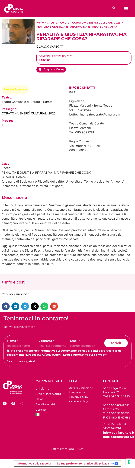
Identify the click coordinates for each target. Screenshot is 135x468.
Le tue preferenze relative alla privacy (83, 463)
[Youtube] (4, 403)
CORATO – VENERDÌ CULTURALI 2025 (96, 22)
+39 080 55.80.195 (117, 413)
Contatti (41, 409)
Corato (64, 22)
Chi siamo (42, 388)
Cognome (46, 341)
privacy (101, 354)
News (39, 399)
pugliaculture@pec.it (118, 437)
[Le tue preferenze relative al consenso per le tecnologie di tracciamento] (129, 462)
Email (75, 341)
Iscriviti (116, 343)
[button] (126, 9)
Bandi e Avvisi (45, 404)
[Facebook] (13, 403)
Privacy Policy (78, 396)
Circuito (52, 22)
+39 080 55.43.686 (117, 417)
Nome (12, 341)
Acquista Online (53, 69)
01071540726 (112, 428)
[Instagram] (21, 403)
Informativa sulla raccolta (34, 463)
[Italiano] (51, 414)
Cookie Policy (78, 401)
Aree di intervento (48, 394)
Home (40, 22)
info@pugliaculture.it (118, 432)
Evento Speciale (15, 89)
